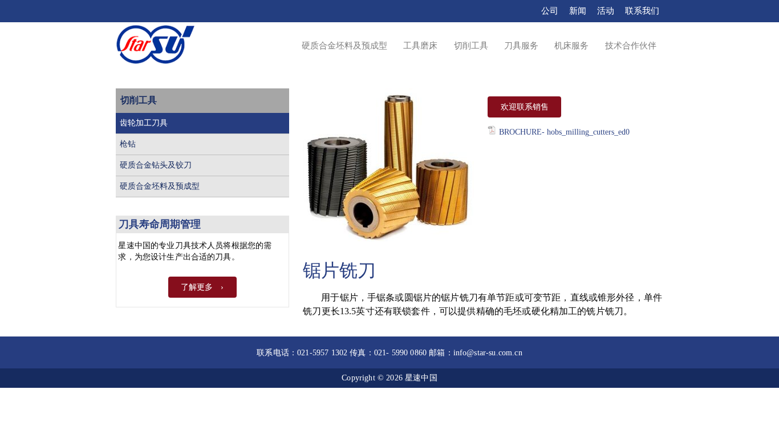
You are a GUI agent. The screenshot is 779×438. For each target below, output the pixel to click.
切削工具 (138, 100)
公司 (549, 10)
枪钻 (128, 144)
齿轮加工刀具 (144, 123)
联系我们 (642, 10)
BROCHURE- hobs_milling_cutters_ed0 (564, 132)
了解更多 (197, 287)
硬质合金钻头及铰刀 (156, 165)
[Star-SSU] (155, 46)
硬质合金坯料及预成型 (160, 186)
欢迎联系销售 (525, 107)
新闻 (577, 10)
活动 (605, 10)
